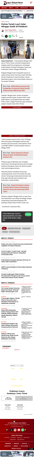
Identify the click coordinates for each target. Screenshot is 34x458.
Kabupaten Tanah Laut (14, 228)
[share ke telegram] (13, 37)
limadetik (13, 437)
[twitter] (11, 431)
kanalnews (27, 437)
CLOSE (31, 449)
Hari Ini (8, 398)
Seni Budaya (24, 7)
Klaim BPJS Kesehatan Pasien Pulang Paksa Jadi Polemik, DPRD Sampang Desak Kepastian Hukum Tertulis (9, 313)
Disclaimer (24, 446)
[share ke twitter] (6, 37)
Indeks (16, 446)
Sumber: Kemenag (17, 387)
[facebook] (8, 431)
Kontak (24, 443)
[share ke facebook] (3, 37)
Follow (28, 214)
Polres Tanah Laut (14, 231)
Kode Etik (7, 446)
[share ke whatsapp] (10, 37)
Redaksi (16, 443)
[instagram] (15, 431)
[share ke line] (17, 37)
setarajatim (13, 439)
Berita (11, 7)
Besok (23, 398)
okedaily (6, 437)
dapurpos (19, 437)
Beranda (4, 7)
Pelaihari (5, 231)
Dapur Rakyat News (10, 30)
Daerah (7, 21)
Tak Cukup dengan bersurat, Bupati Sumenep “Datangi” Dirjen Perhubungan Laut (10, 289)
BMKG (31, 414)
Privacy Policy (16, 448)
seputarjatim (20, 439)
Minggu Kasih (26, 228)
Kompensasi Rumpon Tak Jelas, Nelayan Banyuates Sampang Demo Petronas (9, 325)
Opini (16, 7)
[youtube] (19, 431)
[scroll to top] (31, 448)
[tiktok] (26, 431)
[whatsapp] (22, 431)
